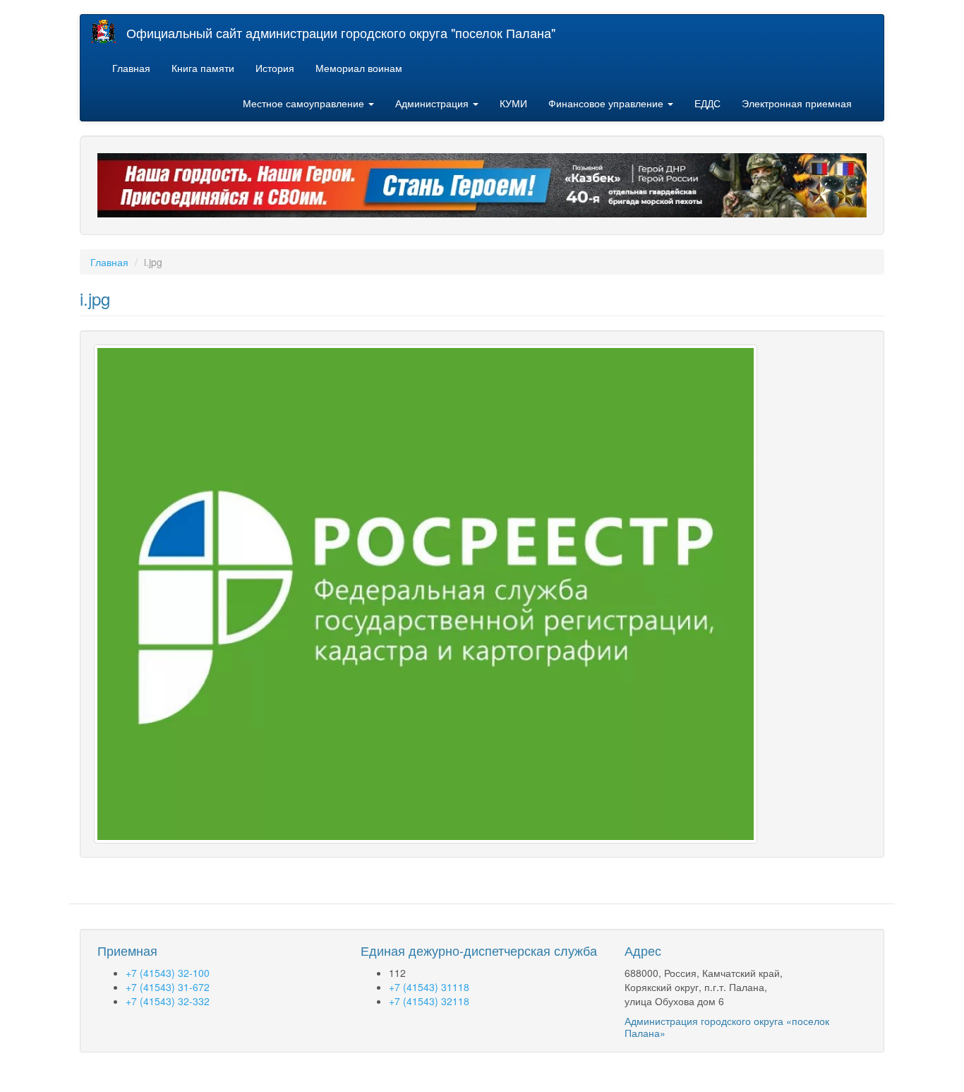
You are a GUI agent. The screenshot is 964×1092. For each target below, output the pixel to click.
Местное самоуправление (305, 103)
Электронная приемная (797, 103)
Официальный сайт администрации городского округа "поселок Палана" (340, 32)
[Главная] (108, 31)
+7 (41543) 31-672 (168, 987)
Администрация (433, 103)
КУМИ (513, 103)
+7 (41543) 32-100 (168, 973)
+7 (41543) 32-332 (168, 1001)
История (274, 68)
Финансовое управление (607, 103)
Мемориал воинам (358, 68)
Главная (131, 68)
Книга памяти (202, 68)
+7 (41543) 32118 (429, 1001)
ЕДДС (707, 103)
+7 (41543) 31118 (429, 987)
